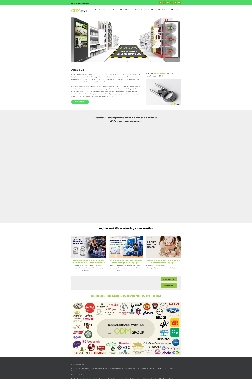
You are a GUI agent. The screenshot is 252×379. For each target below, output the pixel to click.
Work (83, 375)
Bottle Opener (160, 73)
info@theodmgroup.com (80, 3)
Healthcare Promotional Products (84, 368)
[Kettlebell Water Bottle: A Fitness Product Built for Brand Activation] (88, 247)
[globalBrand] (126, 302)
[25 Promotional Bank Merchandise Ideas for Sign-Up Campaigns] (126, 247)
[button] (177, 9)
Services (74, 375)
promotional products (101, 74)
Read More (80, 102)
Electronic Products (107, 368)
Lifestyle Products (123, 368)
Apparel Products (157, 368)
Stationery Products (140, 368)
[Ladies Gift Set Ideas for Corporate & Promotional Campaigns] (163, 247)
